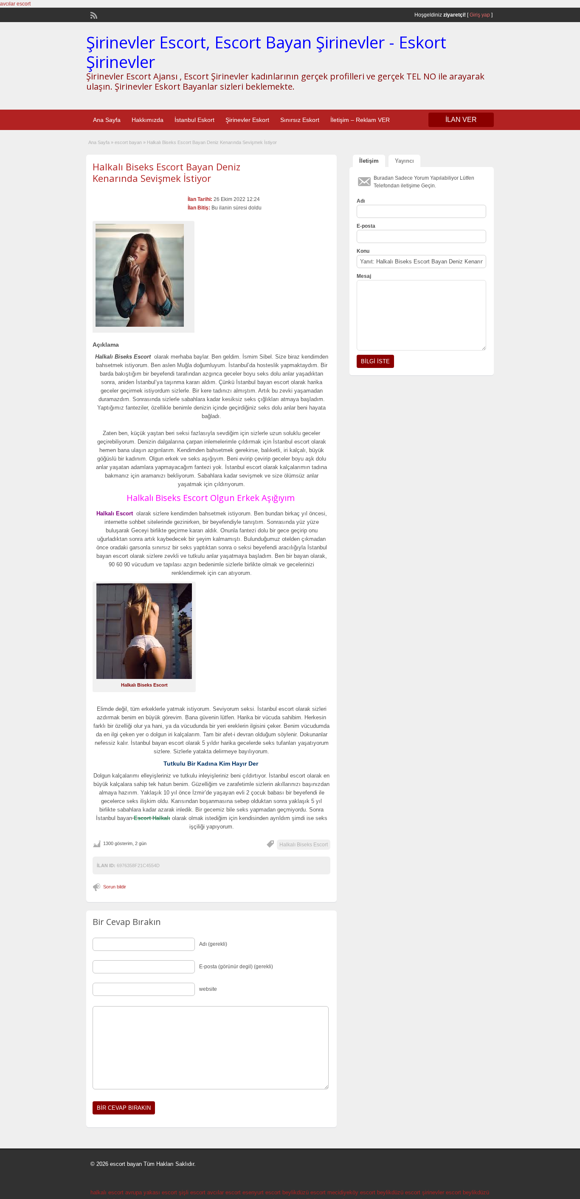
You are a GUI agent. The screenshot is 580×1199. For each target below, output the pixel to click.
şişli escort (192, 1192)
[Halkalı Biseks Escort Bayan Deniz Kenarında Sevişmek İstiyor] (143, 275)
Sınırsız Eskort (299, 119)
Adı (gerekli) (213, 944)
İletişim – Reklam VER (360, 119)
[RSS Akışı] (93, 14)
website (208, 989)
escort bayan (128, 142)
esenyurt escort (261, 1192)
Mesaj (364, 276)
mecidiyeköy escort (351, 1192)
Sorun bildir (114, 886)
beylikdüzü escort (304, 1192)
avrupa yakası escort (151, 1192)
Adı (361, 201)
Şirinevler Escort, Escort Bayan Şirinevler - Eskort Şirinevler (266, 52)
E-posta (366, 226)
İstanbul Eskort (194, 119)
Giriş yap (480, 15)
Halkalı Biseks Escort (303, 845)
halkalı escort (107, 1192)
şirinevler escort (441, 1192)
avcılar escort (15, 4)
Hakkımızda (147, 119)
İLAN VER (461, 119)
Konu (363, 251)
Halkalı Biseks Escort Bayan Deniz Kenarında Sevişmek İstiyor (166, 172)
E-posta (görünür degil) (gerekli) (236, 967)
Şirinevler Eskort (247, 119)
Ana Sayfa (107, 119)
